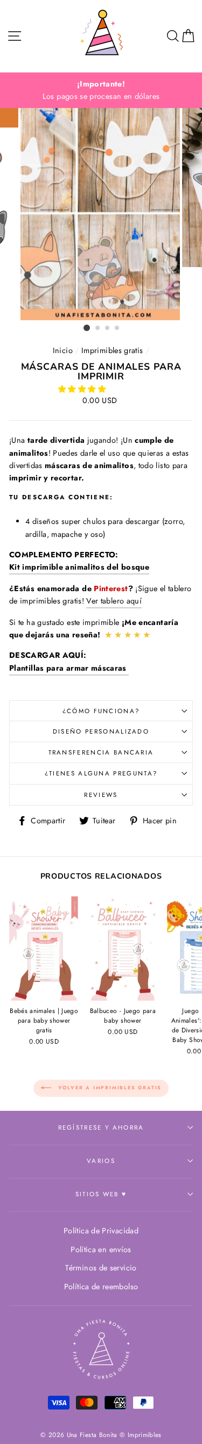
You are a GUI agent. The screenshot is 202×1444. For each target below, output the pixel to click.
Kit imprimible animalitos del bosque (79, 567)
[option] (101, 90)
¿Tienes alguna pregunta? (101, 773)
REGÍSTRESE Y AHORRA (101, 1127)
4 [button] (117, 328)
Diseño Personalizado (101, 731)
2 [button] (98, 328)
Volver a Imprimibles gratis (108, 1087)
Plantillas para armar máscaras (69, 668)
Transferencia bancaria (101, 752)
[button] (83, 389)
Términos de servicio (100, 1267)
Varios (101, 1160)
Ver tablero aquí (114, 600)
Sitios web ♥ (101, 1194)
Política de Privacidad (101, 1230)
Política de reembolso (101, 1286)
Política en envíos (101, 1249)
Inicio (63, 350)
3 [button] (107, 328)
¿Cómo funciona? (101, 711)
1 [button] (86, 328)
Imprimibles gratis (112, 350)
